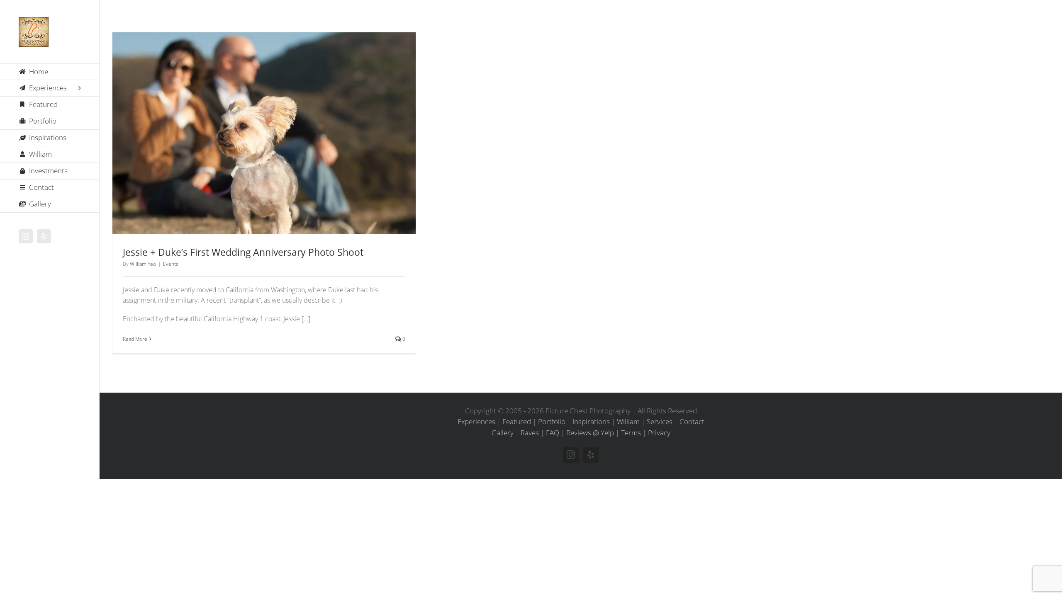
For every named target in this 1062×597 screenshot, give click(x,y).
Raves (530, 432)
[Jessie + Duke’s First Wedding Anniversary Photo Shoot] (264, 133)
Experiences (476, 421)
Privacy (659, 432)
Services (659, 421)
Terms (631, 432)
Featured (516, 421)
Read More (135, 338)
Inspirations (591, 421)
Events (264, 148)
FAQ (552, 432)
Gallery (275, 122)
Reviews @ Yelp (590, 432)
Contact (692, 421)
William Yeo (143, 263)
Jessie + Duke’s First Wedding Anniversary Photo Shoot (254, 122)
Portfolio (551, 421)
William (628, 421)
